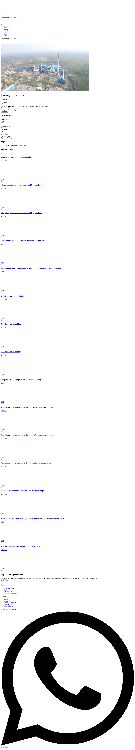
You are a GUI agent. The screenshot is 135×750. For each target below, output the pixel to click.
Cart (5, 590)
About (6, 30)
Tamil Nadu (23, 145)
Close (6, 27)
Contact (6, 32)
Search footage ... (6, 17)
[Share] (5, 747)
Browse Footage (9, 588)
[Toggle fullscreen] (3, 747)
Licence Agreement (10, 602)
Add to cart (4, 111)
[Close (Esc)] (7, 747)
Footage (6, 29)
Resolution (4, 108)
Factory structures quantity (8, 110)
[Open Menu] (1, 24)
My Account (8, 591)
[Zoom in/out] (1, 747)
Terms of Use (8, 604)
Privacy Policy (8, 606)
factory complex (15, 145)
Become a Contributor (10, 593)
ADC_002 (7, 145)
